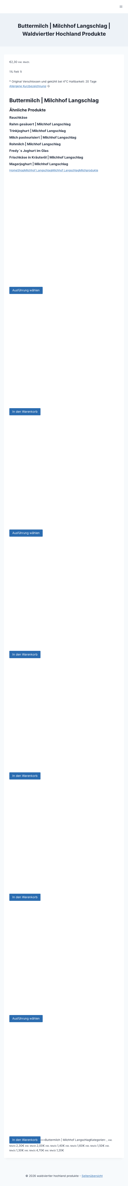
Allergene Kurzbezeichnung (27, 86)
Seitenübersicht (92, 1176)
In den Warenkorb (25, 411)
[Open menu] (121, 6)
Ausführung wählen (26, 290)
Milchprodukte (88, 170)
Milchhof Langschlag (65, 170)
